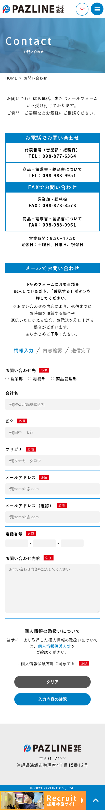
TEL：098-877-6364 (52, 156)
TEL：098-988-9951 (52, 175)
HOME (11, 78)
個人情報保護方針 (54, 646)
